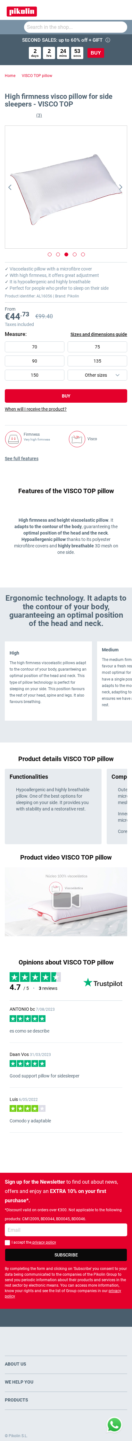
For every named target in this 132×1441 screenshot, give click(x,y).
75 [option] (97, 346)
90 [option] (34, 361)
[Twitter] (54, 1317)
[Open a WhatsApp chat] (114, 1425)
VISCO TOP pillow (37, 75)
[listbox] (67, 362)
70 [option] (34, 346)
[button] (18, 187)
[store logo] (22, 10)
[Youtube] (66, 1317)
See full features (21, 458)
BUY (96, 53)
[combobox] (75, 27)
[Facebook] (41, 1317)
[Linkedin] (91, 1317)
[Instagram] (79, 1317)
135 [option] (97, 361)
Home (10, 75)
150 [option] (34, 375)
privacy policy (43, 1242)
